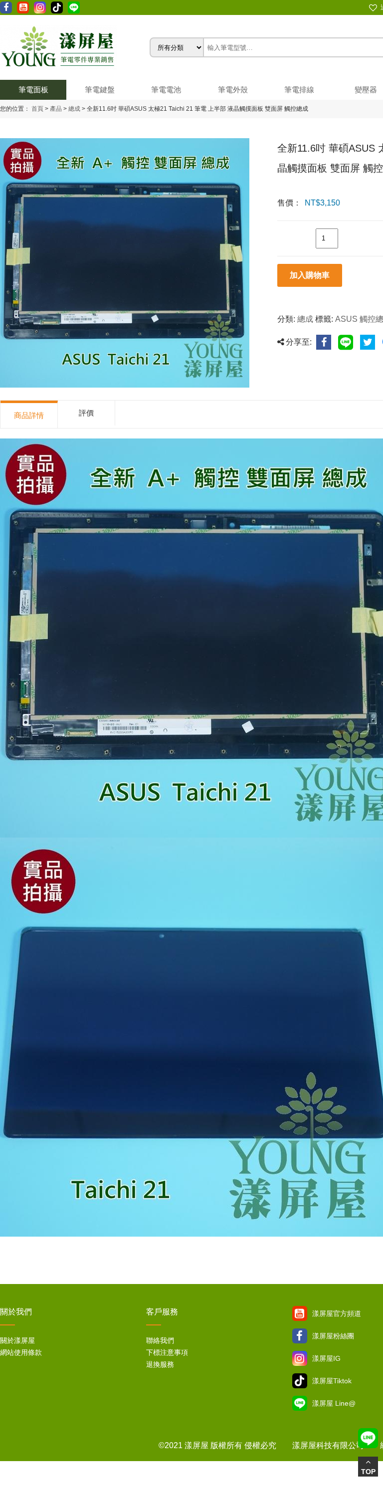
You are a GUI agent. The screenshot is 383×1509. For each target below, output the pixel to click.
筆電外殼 (233, 89)
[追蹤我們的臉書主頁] (6, 7)
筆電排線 (299, 89)
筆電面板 (33, 89)
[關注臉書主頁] (299, 1335)
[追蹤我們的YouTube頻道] (23, 7)
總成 (73, 108)
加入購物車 (310, 275)
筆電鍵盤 (100, 89)
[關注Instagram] (299, 1358)
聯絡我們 (160, 1340)
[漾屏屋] (75, 47)
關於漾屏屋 (17, 1340)
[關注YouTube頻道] (299, 1313)
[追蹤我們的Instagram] (40, 7)
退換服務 (160, 1364)
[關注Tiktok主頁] (299, 1380)
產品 (56, 108)
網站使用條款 (21, 1352)
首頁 (37, 108)
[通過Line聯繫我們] (74, 7)
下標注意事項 (167, 1352)
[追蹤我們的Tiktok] (57, 7)
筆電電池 (166, 89)
